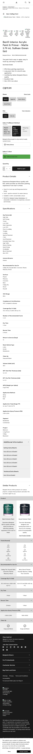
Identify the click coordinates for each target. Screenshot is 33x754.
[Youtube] (14, 647)
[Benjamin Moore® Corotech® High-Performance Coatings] (10, 691)
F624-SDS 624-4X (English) (10, 455)
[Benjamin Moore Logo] (16, 2)
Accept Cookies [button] (24, 751)
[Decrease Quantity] (4, 169)
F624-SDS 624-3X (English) (10, 451)
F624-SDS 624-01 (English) (10, 459)
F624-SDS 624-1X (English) (10, 466)
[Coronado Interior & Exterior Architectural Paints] (10, 713)
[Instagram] (7, 647)
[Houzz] (25, 647)
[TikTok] (7, 650)
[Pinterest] (18, 647)
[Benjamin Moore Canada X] (21, 647)
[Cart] (29, 2)
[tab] (5, 33)
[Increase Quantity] (10, 169)
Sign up (5, 639)
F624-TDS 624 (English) (9, 475)
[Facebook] (3, 647)
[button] (25, 2)
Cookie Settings (25, 748)
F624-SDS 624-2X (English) (10, 462)
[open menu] (4, 2)
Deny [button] (9, 751)
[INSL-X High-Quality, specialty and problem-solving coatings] (10, 702)
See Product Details (8, 64)
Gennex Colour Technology (17, 198)
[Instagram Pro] (10, 647)
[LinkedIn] (3, 650)
